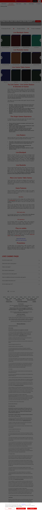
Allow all (32, 508)
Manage (10, 508)
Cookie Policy (23, 504)
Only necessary (21, 508)
